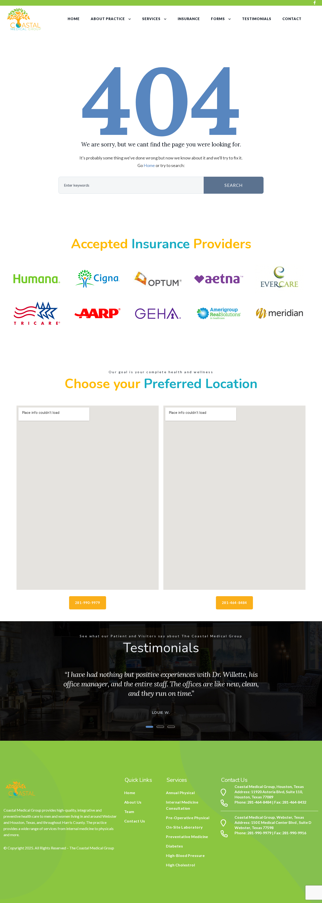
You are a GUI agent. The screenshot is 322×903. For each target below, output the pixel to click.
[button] (149, 727)
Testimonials (256, 19)
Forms (218, 19)
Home (74, 19)
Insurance (189, 19)
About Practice (108, 19)
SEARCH (233, 185)
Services (151, 19)
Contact (291, 19)
